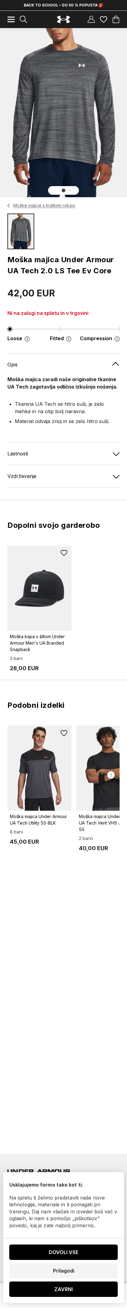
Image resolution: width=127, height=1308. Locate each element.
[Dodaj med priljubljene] (64, 553)
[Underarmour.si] (63, 19)
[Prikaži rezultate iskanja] (23, 19)
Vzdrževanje (21, 476)
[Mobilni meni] (11, 19)
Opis (12, 364)
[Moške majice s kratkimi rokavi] (8, 205)
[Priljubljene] (103, 19)
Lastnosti (17, 453)
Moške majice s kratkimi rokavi (44, 205)
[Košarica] (116, 19)
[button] (63, 190)
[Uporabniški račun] (91, 19)
